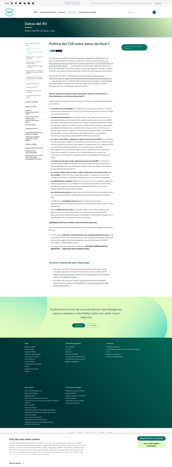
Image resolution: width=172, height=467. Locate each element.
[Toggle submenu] (42, 44)
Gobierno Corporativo (32, 369)
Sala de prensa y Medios (87, 12)
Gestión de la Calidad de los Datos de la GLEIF (32, 138)
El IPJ (108, 352)
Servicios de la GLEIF (31, 357)
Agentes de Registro (72, 362)
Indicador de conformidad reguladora (33, 91)
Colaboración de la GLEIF (33, 364)
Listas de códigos (31, 144)
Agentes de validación (113, 354)
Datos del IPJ (72, 12)
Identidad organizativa (48, 12)
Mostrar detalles (15, 463)
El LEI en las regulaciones (114, 357)
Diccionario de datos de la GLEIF (33, 96)
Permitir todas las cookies (151, 438)
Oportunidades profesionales (99, 3)
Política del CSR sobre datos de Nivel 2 (35, 66)
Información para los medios (75, 401)
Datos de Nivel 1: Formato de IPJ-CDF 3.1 (34, 57)
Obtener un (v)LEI (72, 3)
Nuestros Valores (30, 352)
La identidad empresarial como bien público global (123, 349)
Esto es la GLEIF (30, 347)
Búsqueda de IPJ (30, 107)
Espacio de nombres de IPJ (34, 148)
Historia (27, 371)
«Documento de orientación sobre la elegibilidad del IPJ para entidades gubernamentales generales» (80, 77)
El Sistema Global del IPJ (33, 354)
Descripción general (112, 347)
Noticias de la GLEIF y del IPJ (75, 391)
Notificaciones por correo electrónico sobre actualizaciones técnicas (34, 157)
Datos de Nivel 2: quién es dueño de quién (33, 62)
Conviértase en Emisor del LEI (75, 357)
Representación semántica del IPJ (31, 152)
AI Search (136, 3)
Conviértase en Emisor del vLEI (76, 359)
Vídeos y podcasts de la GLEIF (76, 396)
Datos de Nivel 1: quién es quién (33, 49)
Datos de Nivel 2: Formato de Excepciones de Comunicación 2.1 (34, 79)
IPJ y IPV (68, 349)
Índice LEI (69, 352)
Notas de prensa (71, 398)
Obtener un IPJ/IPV (72, 354)
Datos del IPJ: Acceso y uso (32, 44)
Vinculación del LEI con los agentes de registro (33, 133)
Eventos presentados (73, 403)
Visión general (70, 347)
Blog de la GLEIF (113, 3)
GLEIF (35, 12)
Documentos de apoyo (32, 83)
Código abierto (30, 362)
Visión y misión (29, 349)
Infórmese (92, 325)
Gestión (27, 366)
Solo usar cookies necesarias (151, 445)
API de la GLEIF (30, 125)
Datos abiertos (30, 359)
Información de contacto (125, 3)
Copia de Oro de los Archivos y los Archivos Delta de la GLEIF (32, 119)
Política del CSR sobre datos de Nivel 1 (35, 52)
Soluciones (62, 12)
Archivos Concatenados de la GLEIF (32, 112)
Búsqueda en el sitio (145, 3)
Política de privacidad (40, 454)
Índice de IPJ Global (31, 102)
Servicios (78, 325)
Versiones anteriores (32, 87)
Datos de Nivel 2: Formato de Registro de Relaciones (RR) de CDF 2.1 (34, 72)
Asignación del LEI (31, 129)
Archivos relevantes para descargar (133, 47)
